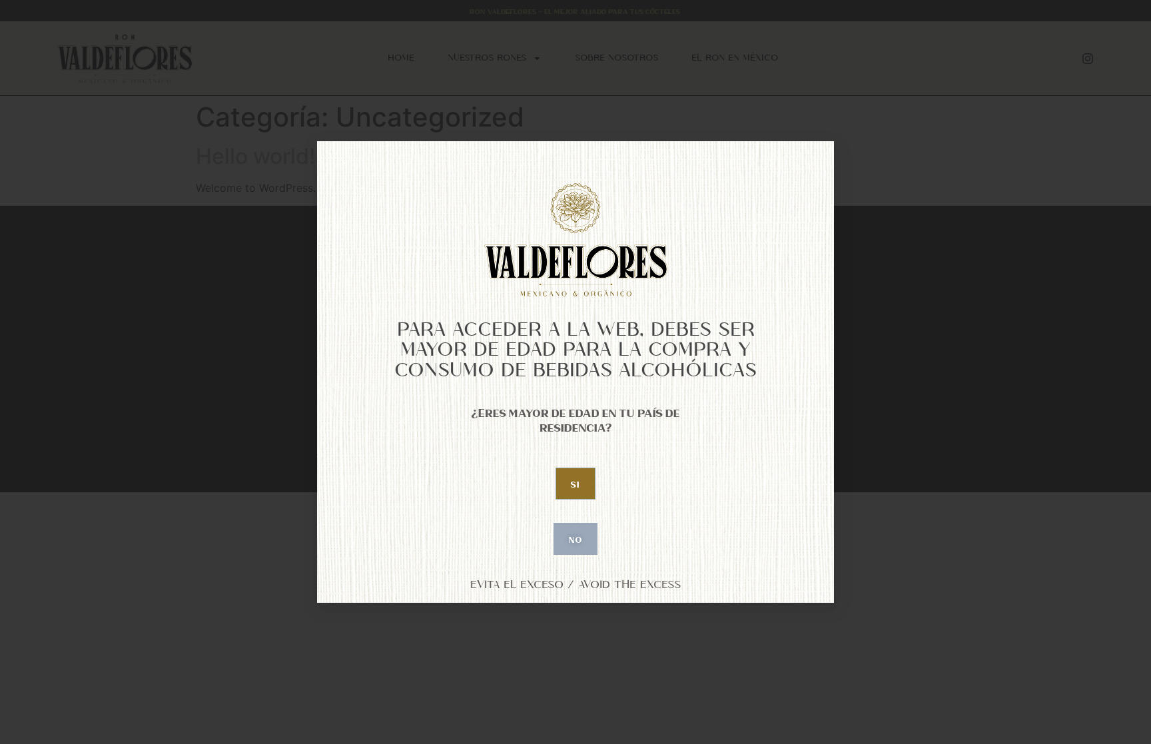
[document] (575, 372)
